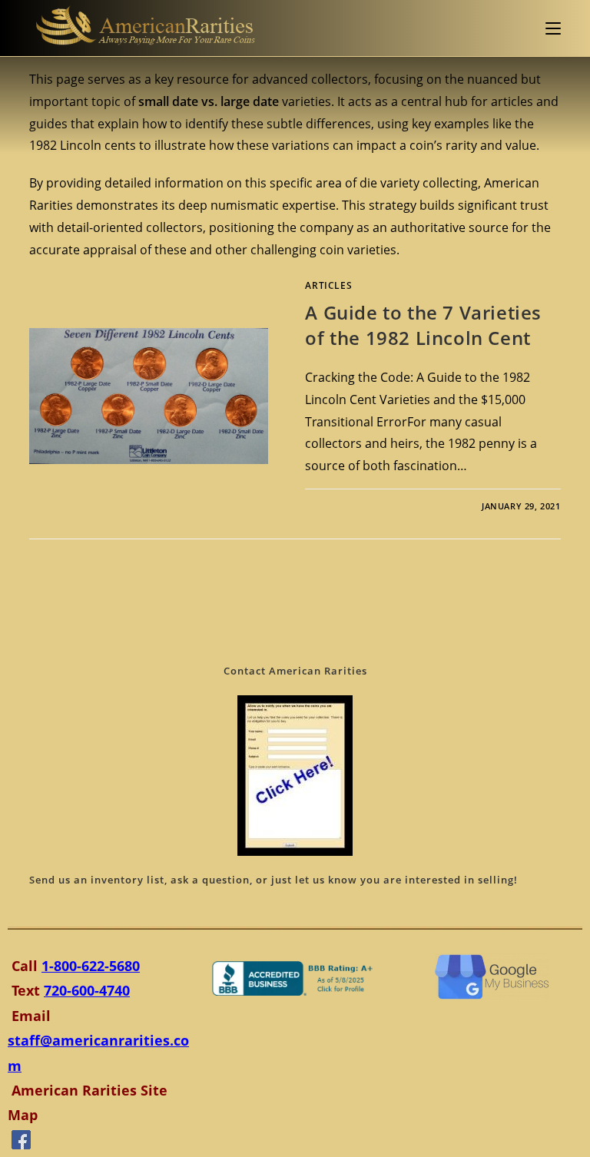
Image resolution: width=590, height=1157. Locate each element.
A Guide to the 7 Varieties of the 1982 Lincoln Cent (423, 325)
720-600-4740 (87, 990)
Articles (328, 285)
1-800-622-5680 (90, 965)
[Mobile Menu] (553, 28)
